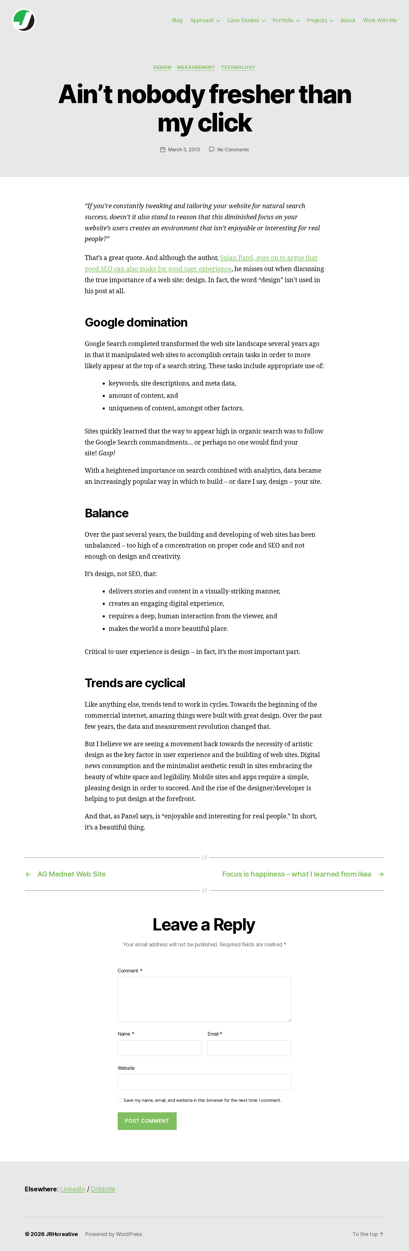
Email (214, 1034)
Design (162, 67)
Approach (202, 20)
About (347, 20)
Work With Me (380, 20)
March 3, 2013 (184, 149)
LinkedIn (72, 1189)
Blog (177, 20)
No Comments (233, 149)
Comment (130, 971)
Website (126, 1068)
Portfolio (283, 20)
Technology (238, 67)
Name (126, 1034)
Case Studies (243, 20)
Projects (317, 20)
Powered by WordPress (113, 1234)
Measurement (196, 67)
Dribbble (103, 1189)
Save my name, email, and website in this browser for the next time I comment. (202, 1100)
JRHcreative (62, 1234)
